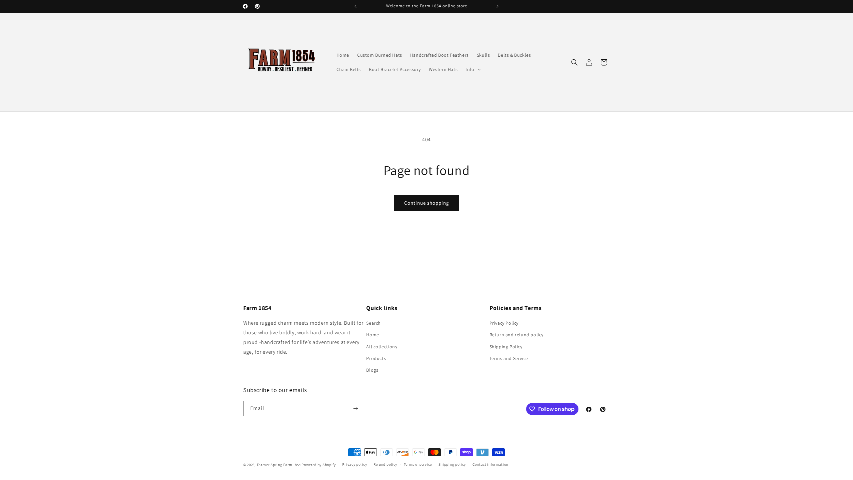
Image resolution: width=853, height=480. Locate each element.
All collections (381, 347)
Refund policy (385, 464)
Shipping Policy (505, 347)
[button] (472, 69)
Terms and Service (508, 358)
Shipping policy (452, 464)
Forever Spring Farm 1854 (279, 464)
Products (376, 358)
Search (373, 323)
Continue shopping (426, 203)
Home (372, 335)
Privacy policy (354, 464)
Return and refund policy (516, 335)
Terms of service (418, 464)
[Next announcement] (497, 6)
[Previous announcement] (355, 6)
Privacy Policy (503, 323)
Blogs (372, 370)
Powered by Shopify (319, 464)
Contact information (490, 464)
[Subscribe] (355, 408)
